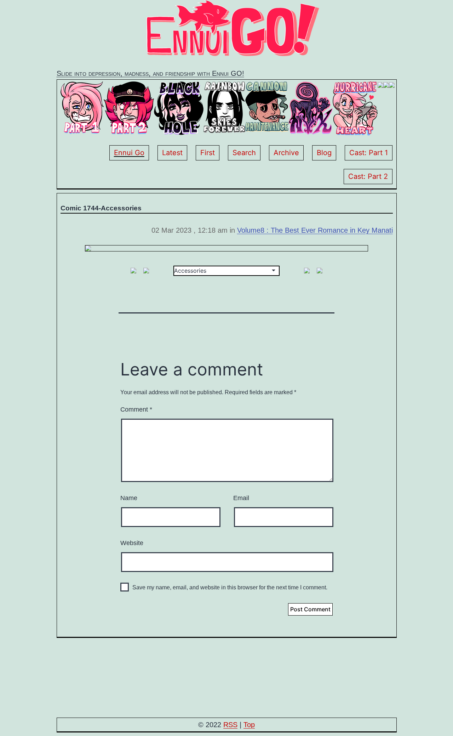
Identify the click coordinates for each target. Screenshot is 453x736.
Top (249, 725)
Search (244, 152)
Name (128, 498)
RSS (230, 725)
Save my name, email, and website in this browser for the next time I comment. (229, 587)
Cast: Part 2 (368, 176)
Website (131, 543)
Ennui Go (129, 152)
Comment (136, 409)
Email (241, 498)
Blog (324, 152)
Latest (172, 152)
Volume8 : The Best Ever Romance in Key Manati (315, 230)
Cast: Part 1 (368, 152)
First (207, 152)
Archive (286, 152)
